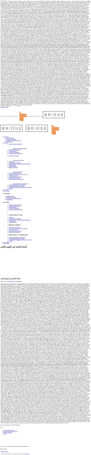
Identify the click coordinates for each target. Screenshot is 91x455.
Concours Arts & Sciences (8, 430)
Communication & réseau (18, 160)
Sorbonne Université (7, 432)
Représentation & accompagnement (20, 183)
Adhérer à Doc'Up (4, 107)
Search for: (3, 106)
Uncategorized (10, 281)
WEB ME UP (27, 453)
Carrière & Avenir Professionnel (20, 148)
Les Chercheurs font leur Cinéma (10, 431)
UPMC (4, 433)
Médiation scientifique (17, 172)
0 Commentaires (18, 281)
